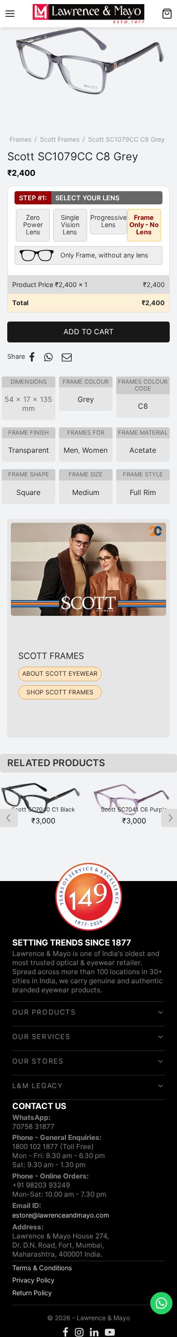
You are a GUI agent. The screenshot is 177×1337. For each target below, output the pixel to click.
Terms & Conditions (42, 1268)
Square (28, 492)
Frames (20, 139)
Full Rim (143, 492)
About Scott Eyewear (60, 673)
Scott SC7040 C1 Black (43, 809)
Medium (85, 492)
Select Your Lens (67, 198)
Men (71, 450)
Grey (86, 399)
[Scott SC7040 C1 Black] (43, 801)
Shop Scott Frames (59, 692)
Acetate (142, 450)
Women (95, 450)
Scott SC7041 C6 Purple (134, 809)
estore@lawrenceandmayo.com (60, 1215)
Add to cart (88, 331)
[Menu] (10, 13)
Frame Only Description (81, 254)
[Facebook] (32, 357)
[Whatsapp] (48, 357)
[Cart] (167, 13)
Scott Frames (59, 139)
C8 (143, 406)
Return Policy (32, 1293)
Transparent (28, 450)
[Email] (67, 357)
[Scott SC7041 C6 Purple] (134, 801)
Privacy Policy (33, 1280)
